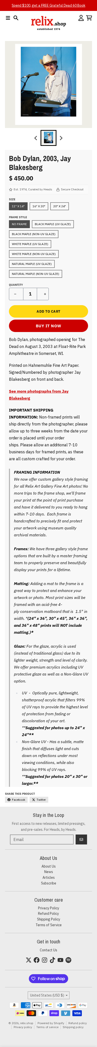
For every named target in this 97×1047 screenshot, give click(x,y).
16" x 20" (39, 206)
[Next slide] (60, 138)
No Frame (19, 224)
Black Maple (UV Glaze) (53, 224)
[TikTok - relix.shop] (52, 960)
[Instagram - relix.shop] (45, 960)
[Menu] (8, 18)
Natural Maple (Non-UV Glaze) (35, 274)
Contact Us (48, 950)
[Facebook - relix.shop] (37, 960)
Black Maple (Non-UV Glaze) (33, 234)
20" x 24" (59, 206)
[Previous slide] (36, 138)
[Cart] (89, 18)
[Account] (81, 18)
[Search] (16, 18)
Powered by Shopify (51, 1023)
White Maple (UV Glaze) (30, 244)
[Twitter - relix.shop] (29, 960)
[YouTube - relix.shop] (60, 960)
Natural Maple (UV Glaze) (32, 264)
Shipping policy (73, 1027)
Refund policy (77, 1023)
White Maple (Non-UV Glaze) (34, 254)
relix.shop (26, 1023)
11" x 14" (18, 206)
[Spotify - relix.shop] (68, 960)
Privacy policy (23, 1027)
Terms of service (47, 1027)
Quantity (16, 285)
